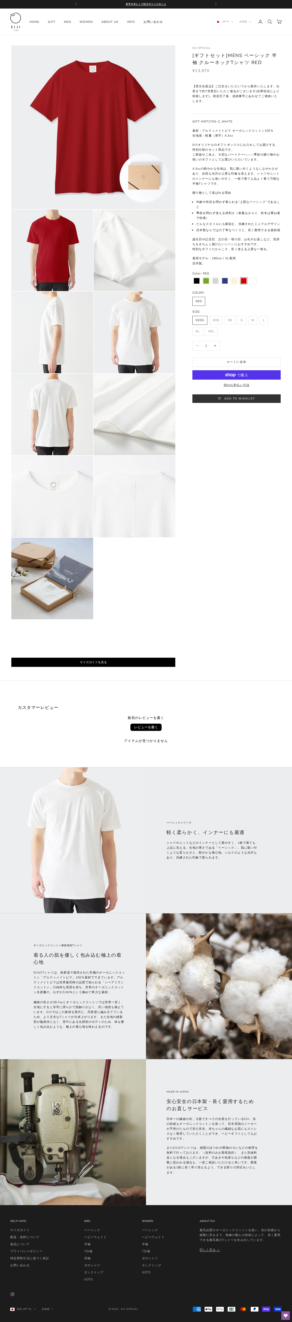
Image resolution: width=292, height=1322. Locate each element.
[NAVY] (225, 281)
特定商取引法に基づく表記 (29, 1258)
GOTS (88, 1279)
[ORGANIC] (234, 281)
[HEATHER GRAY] (215, 281)
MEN (67, 22)
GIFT (51, 22)
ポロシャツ (92, 1265)
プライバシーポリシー (26, 1251)
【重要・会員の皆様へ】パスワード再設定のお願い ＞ (146, 4)
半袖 (87, 1244)
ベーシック (92, 1230)
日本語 (243, 21)
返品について (20, 1244)
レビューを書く (146, 727)
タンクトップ (94, 1272)
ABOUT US (109, 22)
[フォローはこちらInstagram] (12, 1294)
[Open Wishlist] (285, 1315)
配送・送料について (24, 1237)
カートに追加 (236, 362)
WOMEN (86, 22)
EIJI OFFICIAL (201, 48)
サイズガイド (20, 1230)
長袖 (87, 1258)
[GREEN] (206, 281)
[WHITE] (253, 281)
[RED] (243, 281)
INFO (131, 22)
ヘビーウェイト (95, 1237)
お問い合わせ (153, 22)
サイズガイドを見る (93, 662)
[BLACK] (196, 281)
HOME (34, 22)
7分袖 (88, 1251)
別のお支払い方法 (236, 385)
